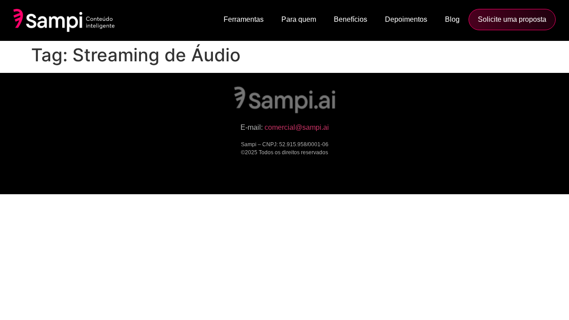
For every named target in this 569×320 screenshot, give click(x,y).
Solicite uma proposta (512, 19)
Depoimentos (406, 19)
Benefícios (350, 19)
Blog (452, 19)
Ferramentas (244, 19)
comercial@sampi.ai (296, 127)
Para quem (298, 19)
